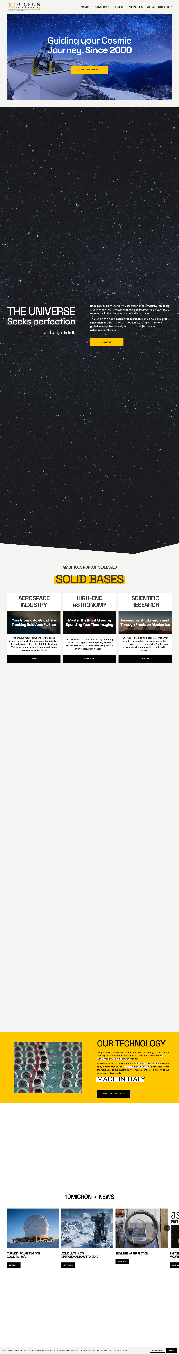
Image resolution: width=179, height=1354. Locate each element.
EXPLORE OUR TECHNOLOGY (113, 1094)
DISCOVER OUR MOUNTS (89, 70)
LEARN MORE (34, 659)
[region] (89, 1238)
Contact (151, 7)
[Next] (167, 1228)
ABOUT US (106, 342)
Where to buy (136, 7)
